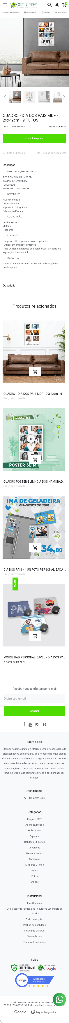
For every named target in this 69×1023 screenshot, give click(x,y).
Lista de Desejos (16, 153)
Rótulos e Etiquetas (34, 842)
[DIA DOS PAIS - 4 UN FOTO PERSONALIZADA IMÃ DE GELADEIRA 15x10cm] (34, 534)
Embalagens (34, 830)
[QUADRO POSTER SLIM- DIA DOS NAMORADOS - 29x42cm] (34, 446)
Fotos (34, 876)
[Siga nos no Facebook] (24, 724)
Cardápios (34, 859)
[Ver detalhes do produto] (35, 371)
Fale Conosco (34, 903)
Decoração (34, 847)
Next (64, 95)
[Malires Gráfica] (24, 5)
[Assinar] (34, 711)
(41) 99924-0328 (36, 798)
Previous (4, 97)
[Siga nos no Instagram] (37, 724)
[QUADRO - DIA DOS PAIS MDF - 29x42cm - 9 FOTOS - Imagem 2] (29, 97)
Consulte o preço (34, 138)
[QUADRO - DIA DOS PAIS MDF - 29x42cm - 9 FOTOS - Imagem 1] (15, 97)
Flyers (34, 870)
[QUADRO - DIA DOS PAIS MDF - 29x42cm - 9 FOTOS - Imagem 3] (44, 97)
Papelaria (34, 836)
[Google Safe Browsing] (47, 967)
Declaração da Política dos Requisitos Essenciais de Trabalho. (34, 911)
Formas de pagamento (53, 153)
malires (62, 126)
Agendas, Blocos (34, 824)
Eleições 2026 (34, 819)
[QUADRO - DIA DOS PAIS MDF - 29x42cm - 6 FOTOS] (34, 358)
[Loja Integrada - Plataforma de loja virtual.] (43, 1012)
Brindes (35, 881)
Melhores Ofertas (34, 864)
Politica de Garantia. (34, 930)
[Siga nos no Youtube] (30, 724)
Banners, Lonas (34, 853)
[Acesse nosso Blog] (44, 724)
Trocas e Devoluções (34, 942)
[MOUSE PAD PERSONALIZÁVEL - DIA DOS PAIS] (34, 622)
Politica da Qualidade (34, 925)
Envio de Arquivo (34, 919)
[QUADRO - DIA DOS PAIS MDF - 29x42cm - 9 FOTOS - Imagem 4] (59, 97)
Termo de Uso (34, 936)
